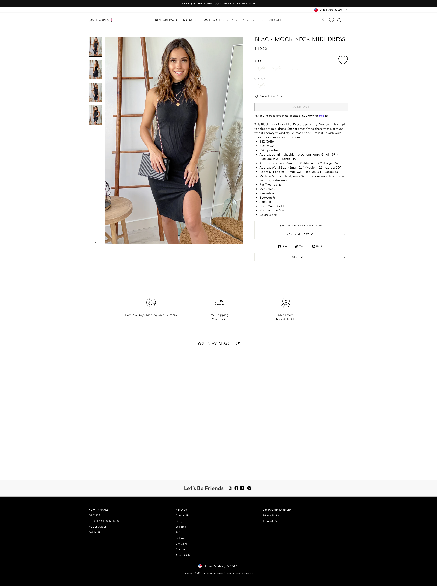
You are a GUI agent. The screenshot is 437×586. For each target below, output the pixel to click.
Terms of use (247, 572)
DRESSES (190, 19)
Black (261, 85)
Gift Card (181, 543)
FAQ (178, 532)
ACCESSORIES (253, 19)
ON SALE (275, 19)
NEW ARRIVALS (166, 19)
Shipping (181, 526)
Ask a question (301, 234)
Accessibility (183, 555)
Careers (180, 549)
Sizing (179, 521)
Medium (277, 68)
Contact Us (182, 515)
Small (261, 68)
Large (294, 68)
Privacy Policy (271, 515)
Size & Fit (301, 257)
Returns (180, 538)
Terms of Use (270, 521)
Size (258, 61)
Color (260, 78)
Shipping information (301, 225)
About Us (181, 509)
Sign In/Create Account (277, 509)
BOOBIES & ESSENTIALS (219, 19)
